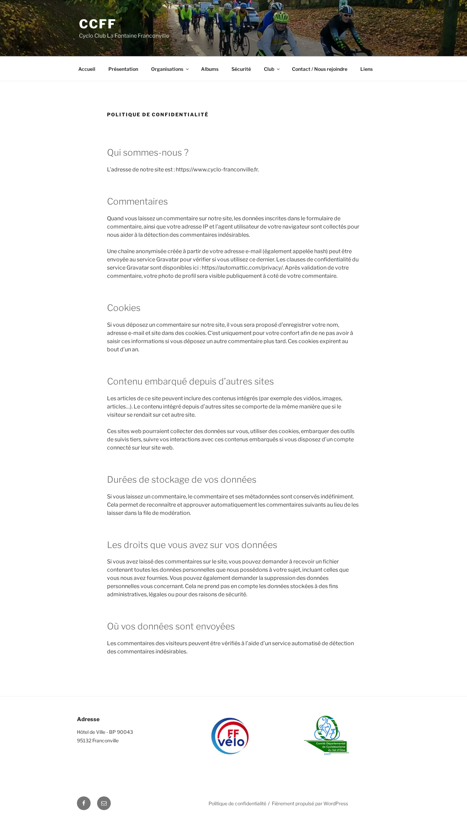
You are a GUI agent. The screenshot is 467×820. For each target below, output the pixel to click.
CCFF (98, 23)
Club (269, 69)
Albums (209, 69)
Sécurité (241, 69)
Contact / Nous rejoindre (319, 69)
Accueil (86, 69)
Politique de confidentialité (237, 803)
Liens (366, 69)
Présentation (123, 69)
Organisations (167, 69)
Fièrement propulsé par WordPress (310, 803)
